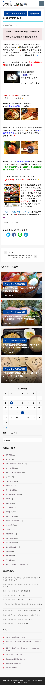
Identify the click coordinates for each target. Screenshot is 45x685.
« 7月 (5, 427)
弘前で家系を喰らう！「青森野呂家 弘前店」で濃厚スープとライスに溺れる (21, 317)
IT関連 (8, 529)
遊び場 (8, 499)
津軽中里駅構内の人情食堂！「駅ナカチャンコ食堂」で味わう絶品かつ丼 (21, 346)
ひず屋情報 (9, 507)
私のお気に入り (11, 547)
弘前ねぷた (9, 486)
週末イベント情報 (9, 591)
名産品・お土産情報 (12, 521)
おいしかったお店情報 (15, 13)
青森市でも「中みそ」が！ (12, 611)
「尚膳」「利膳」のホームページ (16, 212)
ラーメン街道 (10, 490)
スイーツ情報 (10, 543)
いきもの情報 (10, 538)
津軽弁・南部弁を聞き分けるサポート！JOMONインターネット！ (22, 649)
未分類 (8, 459)
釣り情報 (9, 560)
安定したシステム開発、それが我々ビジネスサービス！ (22, 643)
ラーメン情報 (10, 468)
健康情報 (9, 551)
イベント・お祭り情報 (13, 472)
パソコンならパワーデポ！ (15, 655)
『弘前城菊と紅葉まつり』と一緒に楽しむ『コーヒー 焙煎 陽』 (21, 374)
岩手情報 (9, 455)
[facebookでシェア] (13, 234)
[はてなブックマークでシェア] (25, 234)
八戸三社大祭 (10, 481)
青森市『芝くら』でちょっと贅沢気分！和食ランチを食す (21, 289)
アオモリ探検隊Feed (13, 668)
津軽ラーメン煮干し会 (13, 663)
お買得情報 (34, 13)
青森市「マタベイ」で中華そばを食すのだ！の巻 (20, 578)
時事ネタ (9, 512)
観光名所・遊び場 (12, 494)
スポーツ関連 (10, 516)
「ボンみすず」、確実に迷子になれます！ (17, 604)
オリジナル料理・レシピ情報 (16, 564)
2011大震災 (10, 525)
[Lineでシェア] (19, 234)
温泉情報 (9, 556)
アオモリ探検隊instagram (15, 637)
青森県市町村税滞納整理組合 (16, 659)
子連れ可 (9, 503)
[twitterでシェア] (7, 234)
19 (22, 412)
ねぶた (8, 477)
